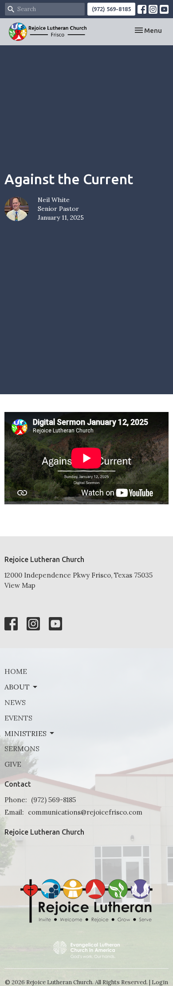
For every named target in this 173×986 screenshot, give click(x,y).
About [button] (17, 686)
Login (160, 982)
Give (12, 764)
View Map (19, 585)
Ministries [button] (25, 733)
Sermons (21, 748)
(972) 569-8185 (111, 9)
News (15, 702)
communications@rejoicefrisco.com (85, 812)
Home (15, 671)
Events (18, 717)
